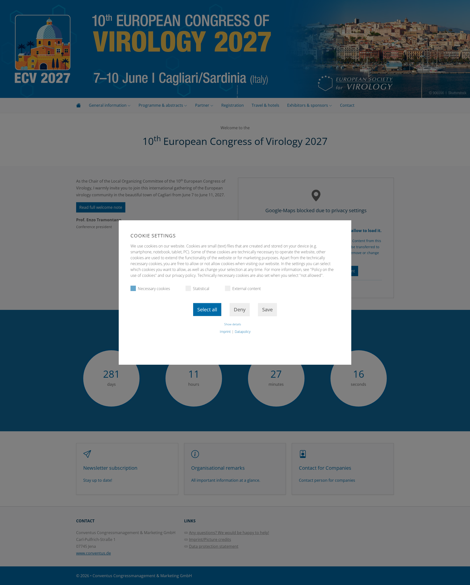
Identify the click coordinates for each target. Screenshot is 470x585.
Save (267, 309)
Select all (207, 309)
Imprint (225, 331)
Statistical (201, 288)
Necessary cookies (154, 288)
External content (246, 288)
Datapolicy (242, 331)
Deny (240, 309)
